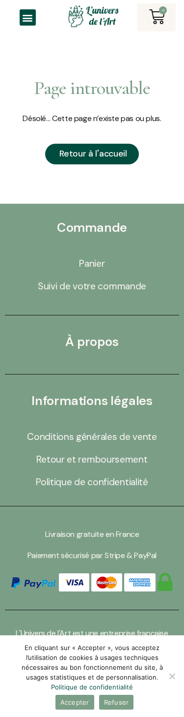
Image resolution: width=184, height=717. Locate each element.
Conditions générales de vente (92, 437)
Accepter (74, 702)
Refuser (116, 702)
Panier (92, 263)
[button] (28, 17)
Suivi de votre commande (92, 286)
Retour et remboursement (91, 459)
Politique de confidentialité (92, 482)
